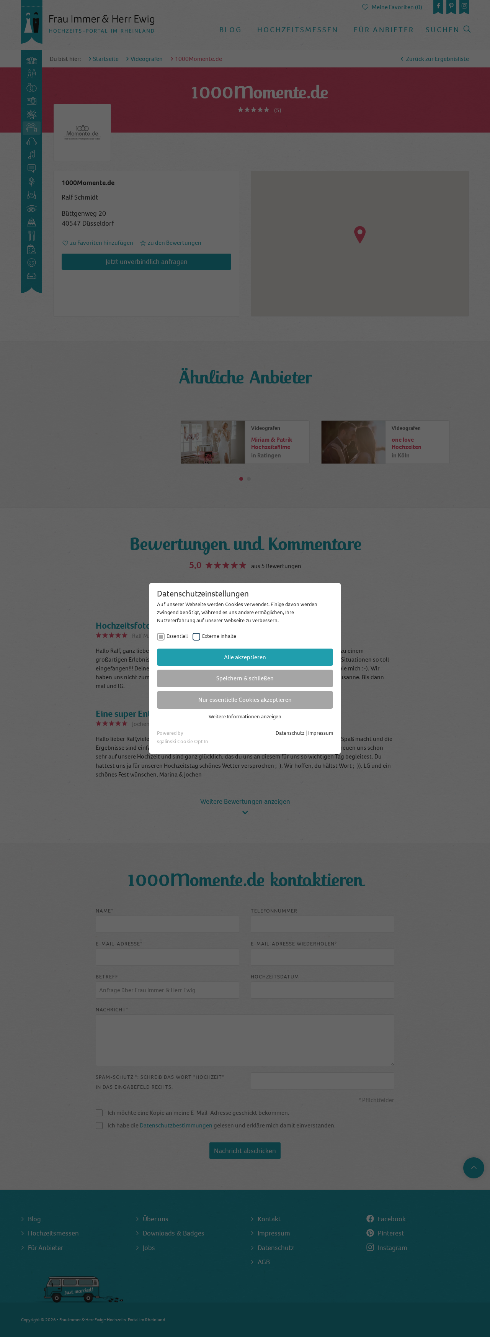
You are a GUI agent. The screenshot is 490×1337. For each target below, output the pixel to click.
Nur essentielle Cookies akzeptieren (245, 700)
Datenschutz (290, 733)
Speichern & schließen (245, 678)
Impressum (320, 733)
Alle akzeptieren (245, 657)
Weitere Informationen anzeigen (245, 716)
